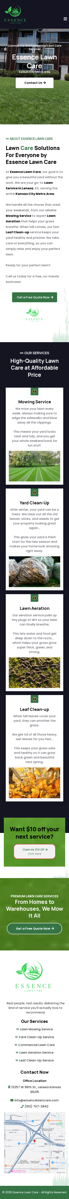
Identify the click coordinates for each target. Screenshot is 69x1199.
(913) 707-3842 (36, 1106)
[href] (34, 1142)
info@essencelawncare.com (36, 1100)
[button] (65, 19)
